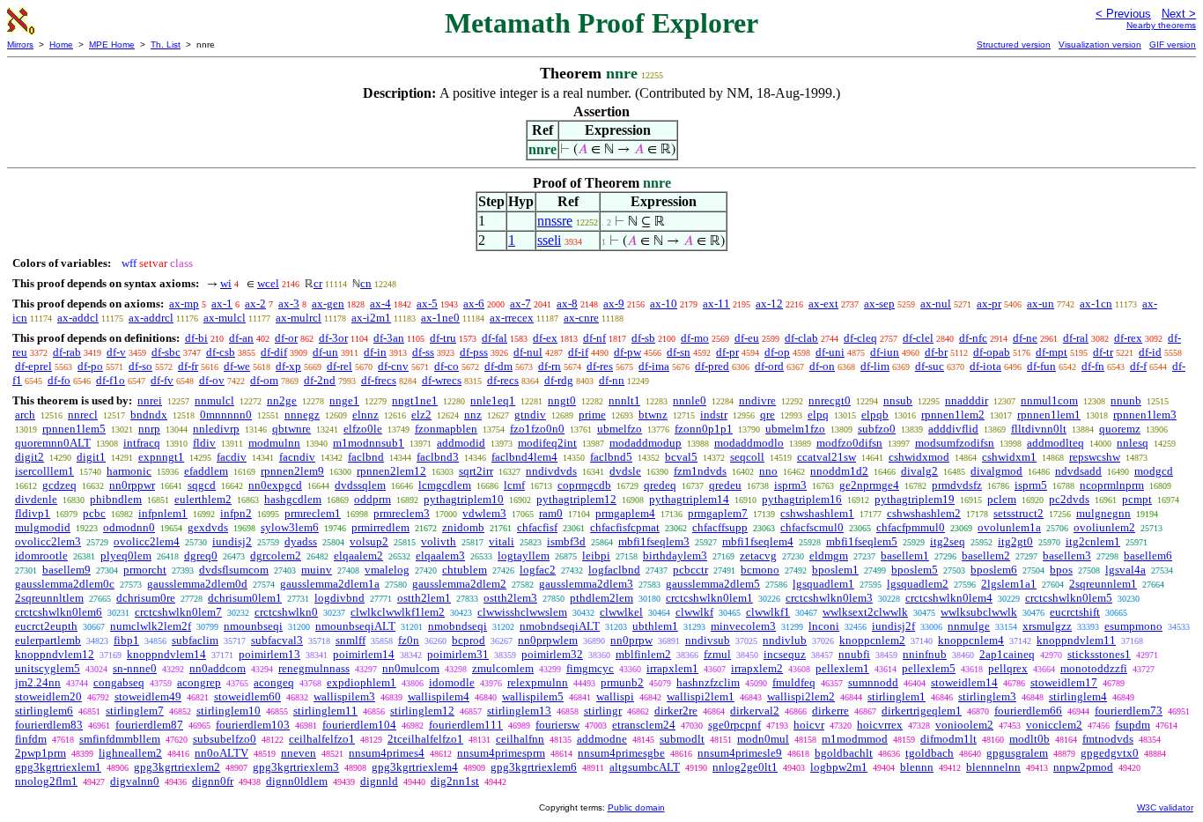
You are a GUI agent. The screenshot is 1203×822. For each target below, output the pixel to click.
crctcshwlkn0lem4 (949, 597)
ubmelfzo (619, 428)
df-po (90, 366)
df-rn (549, 366)
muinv (316, 569)
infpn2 (236, 513)
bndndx (148, 414)
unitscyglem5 (47, 668)
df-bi (196, 337)
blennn (917, 767)
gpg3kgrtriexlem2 (177, 767)
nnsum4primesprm (501, 752)
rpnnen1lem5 (74, 428)
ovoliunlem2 (1104, 527)
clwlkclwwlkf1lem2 (398, 611)
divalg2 (919, 471)
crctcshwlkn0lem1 (709, 597)
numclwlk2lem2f (150, 626)
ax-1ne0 (440, 317)
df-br (936, 352)
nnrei (149, 400)
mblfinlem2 (643, 654)
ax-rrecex (512, 317)
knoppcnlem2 (872, 640)
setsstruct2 (1018, 513)
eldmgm (828, 555)
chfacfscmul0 (812, 527)
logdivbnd (339, 597)
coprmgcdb (584, 485)
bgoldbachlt (844, 752)
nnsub (897, 400)
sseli (549, 240)
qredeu (725, 485)
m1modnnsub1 (368, 442)
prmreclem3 (401, 513)
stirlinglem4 (1078, 696)
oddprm (372, 499)
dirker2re (675, 710)
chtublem (464, 569)
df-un (325, 352)
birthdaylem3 (675, 555)
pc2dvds (1069, 499)
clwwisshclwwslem (522, 611)
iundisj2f (893, 626)
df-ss (423, 352)
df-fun (1041, 366)
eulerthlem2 (203, 499)
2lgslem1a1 (1009, 583)
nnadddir (966, 400)
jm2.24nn (38, 682)
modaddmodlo (749, 442)
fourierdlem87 (149, 724)
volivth (438, 541)
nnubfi (854, 654)
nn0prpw (631, 640)
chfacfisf (537, 527)
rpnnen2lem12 (391, 471)
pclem (1001, 499)
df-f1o (110, 380)
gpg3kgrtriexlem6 (534, 767)
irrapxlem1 (672, 668)
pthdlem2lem (601, 597)
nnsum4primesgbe (621, 752)
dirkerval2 (754, 710)
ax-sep (879, 303)
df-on (822, 366)
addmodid (461, 442)
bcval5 (681, 456)
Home (61, 44)
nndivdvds (551, 471)
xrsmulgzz (1047, 626)
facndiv (297, 456)
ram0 (551, 513)
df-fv (162, 380)
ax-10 (663, 303)
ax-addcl (78, 317)
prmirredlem (380, 527)
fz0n (408, 640)
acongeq (274, 682)
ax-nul (935, 303)
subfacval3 (277, 640)
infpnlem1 (163, 513)
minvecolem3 (743, 626)
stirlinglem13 (519, 710)
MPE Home (112, 44)
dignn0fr (212, 781)
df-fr (188, 366)
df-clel (918, 337)
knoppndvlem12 (54, 654)
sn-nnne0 (135, 668)
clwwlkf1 (768, 611)
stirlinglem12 (422, 710)
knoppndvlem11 (1076, 640)
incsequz (785, 654)
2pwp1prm (40, 752)
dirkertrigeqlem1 (922, 710)
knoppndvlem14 (166, 654)
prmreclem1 (312, 513)
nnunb (1126, 400)
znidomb (463, 527)
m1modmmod (855, 738)
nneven (298, 752)
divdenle (36, 499)
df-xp (288, 366)
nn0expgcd (275, 485)
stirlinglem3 (987, 696)
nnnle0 (689, 400)
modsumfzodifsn (954, 442)
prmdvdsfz (957, 485)
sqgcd (202, 485)
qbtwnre (291, 428)
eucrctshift (1075, 611)
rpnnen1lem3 (1145, 414)
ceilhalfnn (520, 738)
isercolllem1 (44, 471)
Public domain (636, 807)
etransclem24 (643, 724)
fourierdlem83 (49, 724)
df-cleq (860, 337)
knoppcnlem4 (971, 640)
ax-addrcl (151, 317)
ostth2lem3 (510, 597)
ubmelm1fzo (795, 428)
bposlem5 (914, 569)
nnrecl (83, 414)
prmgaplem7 (718, 513)
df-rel (339, 366)
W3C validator (1165, 807)
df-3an (388, 337)
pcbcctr (690, 569)
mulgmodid (42, 527)
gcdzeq (59, 485)
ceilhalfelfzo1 (322, 738)
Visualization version (1100, 44)
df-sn (678, 352)
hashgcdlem (292, 499)
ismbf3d (566, 541)
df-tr (1103, 352)
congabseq (118, 682)
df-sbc (166, 352)
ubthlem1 (655, 626)
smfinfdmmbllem (119, 738)
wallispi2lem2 (801, 696)
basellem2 (986, 555)
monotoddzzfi (1093, 668)
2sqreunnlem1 (1103, 583)
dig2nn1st (455, 781)
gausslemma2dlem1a (330, 583)
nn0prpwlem (548, 640)
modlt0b (1029, 738)
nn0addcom (217, 668)
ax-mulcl (224, 317)
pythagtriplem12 (576, 499)
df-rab (67, 352)
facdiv (232, 456)
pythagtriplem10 (464, 499)
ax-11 (716, 303)
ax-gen (328, 303)
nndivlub (785, 640)
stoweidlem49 (147, 696)
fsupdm (1132, 724)
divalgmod (996, 471)
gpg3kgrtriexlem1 (58, 767)
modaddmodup (645, 442)
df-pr (727, 352)
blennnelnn (993, 767)
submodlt (682, 738)
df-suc (929, 366)
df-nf (594, 337)
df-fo (59, 380)
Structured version (1014, 44)
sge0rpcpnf (734, 724)
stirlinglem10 (228, 710)
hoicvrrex (880, 724)
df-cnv (393, 366)
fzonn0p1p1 (704, 428)
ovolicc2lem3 (48, 541)
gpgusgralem (1017, 752)
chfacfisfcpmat (625, 527)
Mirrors (20, 44)
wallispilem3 (344, 696)
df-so (140, 366)
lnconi (823, 626)
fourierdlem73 (1128, 710)
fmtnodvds (1107, 738)
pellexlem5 (929, 668)
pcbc (94, 513)
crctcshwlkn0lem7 (178, 611)
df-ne (1025, 337)
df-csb (220, 352)
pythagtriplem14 (689, 499)
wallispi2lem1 (700, 696)
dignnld (379, 781)
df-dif (274, 352)
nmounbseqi (253, 626)
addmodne (602, 738)
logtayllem (524, 555)
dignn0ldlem (297, 781)
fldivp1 (32, 513)
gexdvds (208, 527)
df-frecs (378, 380)
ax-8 (567, 303)
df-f (1138, 366)
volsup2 (369, 541)
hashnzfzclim (708, 682)
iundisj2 (232, 541)
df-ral (1076, 337)
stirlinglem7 (135, 710)
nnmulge (969, 626)
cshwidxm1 (1009, 456)
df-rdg (558, 380)
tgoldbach (929, 752)
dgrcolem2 (275, 555)
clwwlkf (694, 611)
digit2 (29, 456)
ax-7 (520, 303)
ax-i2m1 (371, 317)
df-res (600, 366)
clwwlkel (621, 611)
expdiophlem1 (361, 682)
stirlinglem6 (44, 710)
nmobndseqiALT (560, 626)
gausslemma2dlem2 (459, 583)
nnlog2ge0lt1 (745, 767)
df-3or (333, 337)
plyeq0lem (125, 555)
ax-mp (184, 303)
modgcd (1153, 471)
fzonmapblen (446, 428)
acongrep (199, 682)
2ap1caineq (1007, 654)
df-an (241, 337)
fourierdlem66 (1028, 710)
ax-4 (380, 303)
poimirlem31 (458, 654)
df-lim (874, 366)
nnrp (149, 428)
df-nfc (973, 337)
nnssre (554, 220)
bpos (1061, 569)
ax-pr (989, 303)
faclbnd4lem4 (524, 456)
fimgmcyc (590, 668)
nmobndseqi (457, 626)
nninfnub (925, 654)
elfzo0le (362, 428)
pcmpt (1137, 499)
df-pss (474, 352)
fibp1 (126, 640)
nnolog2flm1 (46, 781)
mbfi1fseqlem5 (861, 541)
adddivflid (953, 428)
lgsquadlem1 (823, 583)
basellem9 (66, 569)
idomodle (452, 682)
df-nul (527, 352)
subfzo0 (877, 428)
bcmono (760, 569)
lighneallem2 (130, 752)
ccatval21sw (826, 456)
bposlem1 (835, 569)
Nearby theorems (1161, 25)
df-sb (643, 337)
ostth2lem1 (424, 597)
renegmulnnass (314, 668)
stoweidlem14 (964, 682)
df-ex (545, 337)
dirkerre (830, 710)
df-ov (212, 380)
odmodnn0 (129, 527)
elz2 (421, 414)
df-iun (884, 352)
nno (768, 471)
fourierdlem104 (359, 724)
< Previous (1123, 13)
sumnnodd (873, 682)
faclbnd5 (611, 456)
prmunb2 (622, 682)
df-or (286, 337)
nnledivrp (216, 428)
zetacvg (758, 555)
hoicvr (808, 724)
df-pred (712, 366)
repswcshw (1094, 456)
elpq (818, 414)
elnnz (365, 414)
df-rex (1128, 337)
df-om (264, 380)
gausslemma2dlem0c (64, 583)
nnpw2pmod (1083, 767)
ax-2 (255, 303)
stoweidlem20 (48, 696)
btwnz (653, 414)
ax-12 (769, 303)
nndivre (757, 400)
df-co (446, 366)
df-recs (503, 380)
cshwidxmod (919, 456)
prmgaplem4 (625, 513)
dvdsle (625, 471)
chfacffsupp (720, 527)
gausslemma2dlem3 (586, 583)
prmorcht (144, 569)
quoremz (1119, 428)
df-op (777, 352)
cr (318, 283)
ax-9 (613, 303)
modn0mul (763, 738)
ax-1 (221, 303)
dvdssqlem (360, 485)
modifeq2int (547, 442)
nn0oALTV (221, 752)
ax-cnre (581, 317)
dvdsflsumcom (234, 569)
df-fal (494, 337)
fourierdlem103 (253, 724)
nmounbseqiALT (355, 626)
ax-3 (288, 303)
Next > (1179, 13)
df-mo (695, 337)
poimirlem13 (269, 654)
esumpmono (1133, 626)
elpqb (875, 414)
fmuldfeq (794, 682)
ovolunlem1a (1009, 527)
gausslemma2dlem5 (713, 583)
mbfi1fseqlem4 (757, 541)
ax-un (1040, 303)
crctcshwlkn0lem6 (58, 611)
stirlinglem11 (325, 710)
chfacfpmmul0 (910, 527)
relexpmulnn (537, 682)
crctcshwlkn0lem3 (829, 597)
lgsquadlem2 (917, 583)
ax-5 (427, 303)
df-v (116, 352)
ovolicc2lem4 (147, 541)
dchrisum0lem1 (245, 597)
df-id (1150, 352)
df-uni (830, 352)
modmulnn (274, 442)
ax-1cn (1096, 303)
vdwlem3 (484, 513)
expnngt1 (161, 456)
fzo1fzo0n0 (537, 428)
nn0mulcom (410, 668)
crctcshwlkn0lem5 (1068, 597)
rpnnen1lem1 (1049, 414)
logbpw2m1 (838, 767)
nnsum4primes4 (386, 752)
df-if (578, 352)
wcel (268, 283)
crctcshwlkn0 (286, 611)
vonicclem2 (1054, 724)
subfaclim (195, 640)
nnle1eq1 (492, 400)
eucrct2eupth (46, 626)
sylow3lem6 (290, 527)
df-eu (746, 337)
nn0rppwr (132, 485)
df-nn (611, 380)
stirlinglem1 (896, 696)
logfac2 (538, 569)
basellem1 (905, 555)
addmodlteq (1055, 442)
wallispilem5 (533, 696)
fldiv (204, 442)
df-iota (985, 366)
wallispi (615, 696)
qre (767, 414)
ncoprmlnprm (1112, 485)
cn (366, 283)
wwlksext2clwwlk (865, 611)
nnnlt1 (624, 400)
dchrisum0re (145, 597)
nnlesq (1132, 442)
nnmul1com (1049, 400)
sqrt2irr (476, 471)
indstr (713, 414)
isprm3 (790, 485)
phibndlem (116, 499)
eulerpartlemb (48, 640)
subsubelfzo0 (224, 738)
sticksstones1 (1099, 654)
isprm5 (1031, 485)
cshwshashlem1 (817, 513)
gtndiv (530, 414)
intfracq (141, 442)
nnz (473, 414)
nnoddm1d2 (839, 471)
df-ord (769, 366)
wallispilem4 (438, 696)
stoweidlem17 (1063, 682)
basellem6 (1148, 555)
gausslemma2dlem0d (197, 583)
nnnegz (302, 414)
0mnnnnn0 (226, 414)
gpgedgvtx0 (1110, 752)
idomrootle (41, 555)
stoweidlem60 (247, 696)
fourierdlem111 (466, 724)
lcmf (514, 485)
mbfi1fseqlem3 (654, 541)
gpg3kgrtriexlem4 (415, 767)
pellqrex (1008, 668)
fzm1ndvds (700, 471)
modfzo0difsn (849, 442)
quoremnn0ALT (53, 442)
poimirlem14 (364, 654)
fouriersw (557, 724)
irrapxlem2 (757, 668)
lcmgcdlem (444, 485)
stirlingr (603, 710)
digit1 (91, 456)
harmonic (129, 471)
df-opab (991, 352)
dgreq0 (201, 555)
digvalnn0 (134, 781)
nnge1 (344, 400)
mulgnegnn (1103, 513)
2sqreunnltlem (49, 597)
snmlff (350, 640)
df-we (237, 366)
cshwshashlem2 (924, 513)
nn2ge (282, 400)
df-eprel (33, 366)
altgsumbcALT (644, 767)
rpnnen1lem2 (953, 414)
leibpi (596, 555)
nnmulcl (214, 400)
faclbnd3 (438, 456)
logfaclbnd (614, 569)
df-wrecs (441, 380)
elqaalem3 (440, 555)
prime (592, 414)
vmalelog (387, 569)
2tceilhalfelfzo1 (425, 738)
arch (25, 414)
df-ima (653, 366)
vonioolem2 (964, 724)
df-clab (801, 337)
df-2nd (320, 380)
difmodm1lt (948, 738)
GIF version (1172, 44)
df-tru (443, 337)
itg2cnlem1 (1093, 541)
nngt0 (562, 400)
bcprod (468, 640)
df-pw (627, 352)
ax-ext (823, 303)
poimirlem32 (552, 654)
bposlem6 (994, 569)
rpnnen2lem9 (292, 471)
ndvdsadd (1078, 471)
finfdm (31, 738)
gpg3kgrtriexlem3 (296, 767)
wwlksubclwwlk (979, 611)
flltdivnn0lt (1038, 428)
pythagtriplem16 (802, 499)
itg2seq (947, 541)
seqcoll (747, 456)
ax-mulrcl (298, 317)
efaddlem (206, 471)
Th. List (166, 44)
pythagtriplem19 (915, 499)
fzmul (717, 654)
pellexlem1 (842, 668)
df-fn (1092, 366)
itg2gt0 (1015, 541)
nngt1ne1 (415, 400)
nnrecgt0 (829, 400)
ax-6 (473, 303)
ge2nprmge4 (869, 485)
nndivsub (707, 640)
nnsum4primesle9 (739, 752)
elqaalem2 (358, 555)
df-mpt (1051, 352)
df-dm (498, 366)
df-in (375, 352)
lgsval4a (1125, 569)
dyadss (300, 541)
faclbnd (366, 456)
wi (226, 283)
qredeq (660, 485)
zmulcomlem (503, 668)
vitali (501, 541)
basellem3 (1067, 555)
